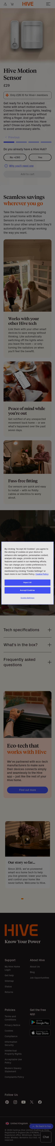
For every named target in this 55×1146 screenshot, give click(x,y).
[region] (27, 572)
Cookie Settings (27, 598)
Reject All (27, 582)
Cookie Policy (42, 574)
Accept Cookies (27, 590)
